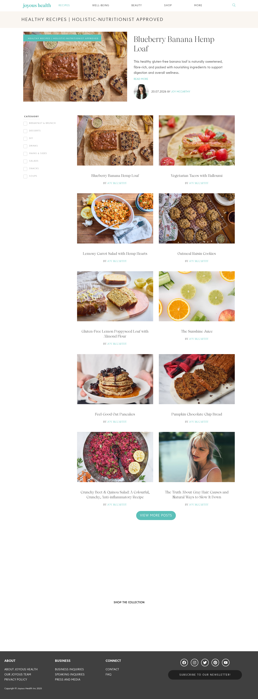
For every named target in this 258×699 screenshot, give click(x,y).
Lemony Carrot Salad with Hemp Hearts (115, 253)
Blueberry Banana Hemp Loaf (115, 175)
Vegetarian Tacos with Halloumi (196, 175)
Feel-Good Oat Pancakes (115, 414)
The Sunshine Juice (197, 331)
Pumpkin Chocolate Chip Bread (196, 414)
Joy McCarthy (180, 91)
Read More (141, 79)
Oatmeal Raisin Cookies (197, 253)
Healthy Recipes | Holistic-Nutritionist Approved (63, 39)
